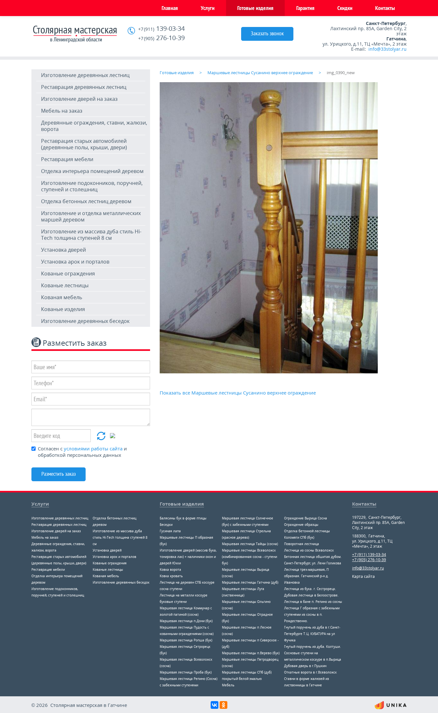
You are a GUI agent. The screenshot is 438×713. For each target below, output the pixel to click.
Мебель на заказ (61, 110)
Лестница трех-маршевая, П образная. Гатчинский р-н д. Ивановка (306, 576)
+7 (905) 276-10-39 (369, 559)
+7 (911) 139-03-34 (369, 554)
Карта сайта (363, 576)
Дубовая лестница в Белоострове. (311, 595)
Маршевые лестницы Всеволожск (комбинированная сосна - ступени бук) (249, 556)
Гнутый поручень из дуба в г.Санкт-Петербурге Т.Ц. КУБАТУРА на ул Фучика (312, 633)
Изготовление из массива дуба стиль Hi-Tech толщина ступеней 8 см (91, 234)
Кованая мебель (61, 297)
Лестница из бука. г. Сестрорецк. (310, 589)
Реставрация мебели (67, 159)
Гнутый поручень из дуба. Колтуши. (312, 646)
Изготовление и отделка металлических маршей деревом (91, 216)
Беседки (166, 524)
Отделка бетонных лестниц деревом (86, 201)
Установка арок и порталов (75, 261)
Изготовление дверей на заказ (79, 98)
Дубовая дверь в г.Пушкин (305, 666)
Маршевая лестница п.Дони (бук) (186, 621)
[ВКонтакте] (214, 705)
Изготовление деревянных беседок (85, 321)
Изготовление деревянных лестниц (85, 75)
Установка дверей (63, 249)
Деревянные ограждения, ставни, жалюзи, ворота (94, 126)
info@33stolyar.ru (387, 49)
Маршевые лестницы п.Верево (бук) (251, 653)
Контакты (385, 8)
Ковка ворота (170, 569)
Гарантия (305, 8)
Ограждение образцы (301, 524)
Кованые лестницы (64, 285)
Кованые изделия (63, 309)
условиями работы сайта (93, 448)
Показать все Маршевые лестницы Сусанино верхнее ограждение (238, 392)
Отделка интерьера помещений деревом (92, 171)
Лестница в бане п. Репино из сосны (313, 601)
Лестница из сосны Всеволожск (309, 550)
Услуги (208, 8)
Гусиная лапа (170, 531)
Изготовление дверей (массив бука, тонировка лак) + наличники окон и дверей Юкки (188, 556)
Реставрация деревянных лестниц (83, 87)
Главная (170, 8)
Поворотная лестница (301, 544)
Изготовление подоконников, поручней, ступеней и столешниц (92, 186)
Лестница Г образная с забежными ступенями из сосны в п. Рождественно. (312, 614)
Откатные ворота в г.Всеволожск (310, 672)
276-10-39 (161, 38)
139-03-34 (161, 29)
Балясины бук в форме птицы (183, 518)
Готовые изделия (255, 8)
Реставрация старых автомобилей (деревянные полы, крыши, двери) (84, 144)
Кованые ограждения (68, 273)
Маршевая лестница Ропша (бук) (186, 640)
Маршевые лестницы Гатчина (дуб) (250, 582)
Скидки (344, 8)
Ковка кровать (171, 576)
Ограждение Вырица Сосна (305, 518)
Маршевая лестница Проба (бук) (186, 672)
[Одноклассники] (223, 705)
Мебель (228, 685)
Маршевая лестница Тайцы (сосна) (250, 544)
